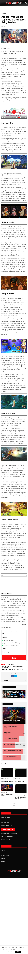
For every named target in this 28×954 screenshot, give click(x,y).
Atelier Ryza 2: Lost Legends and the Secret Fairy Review (13, 667)
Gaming (3, 850)
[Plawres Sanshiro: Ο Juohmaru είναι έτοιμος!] (7, 772)
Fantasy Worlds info (6, 825)
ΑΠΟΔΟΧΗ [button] (18, 951)
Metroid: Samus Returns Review (12, 720)
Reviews (3, 858)
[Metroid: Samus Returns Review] (14, 715)
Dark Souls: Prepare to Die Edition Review (12, 750)
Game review (3, 13)
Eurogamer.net (5, 842)
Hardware (3, 853)
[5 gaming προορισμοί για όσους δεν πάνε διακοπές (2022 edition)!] (21, 788)
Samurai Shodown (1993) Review (10, 738)
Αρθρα (3, 861)
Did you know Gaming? (7, 839)
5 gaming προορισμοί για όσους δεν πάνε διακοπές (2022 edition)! (20, 797)
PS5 (18, 669)
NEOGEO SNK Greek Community (9, 833)
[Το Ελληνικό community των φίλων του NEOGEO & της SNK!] (14, 694)
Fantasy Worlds (5, 778)
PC (12, 669)
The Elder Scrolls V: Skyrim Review (11, 756)
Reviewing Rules (5, 822)
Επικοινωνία (4, 820)
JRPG (10, 669)
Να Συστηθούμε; (5, 817)
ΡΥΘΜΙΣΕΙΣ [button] (10, 951)
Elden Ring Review (7, 732)
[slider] (8, 117)
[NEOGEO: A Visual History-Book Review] (21, 772)
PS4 (15, 669)
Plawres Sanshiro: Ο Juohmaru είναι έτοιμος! (7, 780)
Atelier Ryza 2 (10, 664)
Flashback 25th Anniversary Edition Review (12, 744)
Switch (21, 669)
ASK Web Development (7, 836)
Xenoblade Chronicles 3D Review (10, 726)
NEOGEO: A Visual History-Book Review (19, 780)
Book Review (17, 778)
